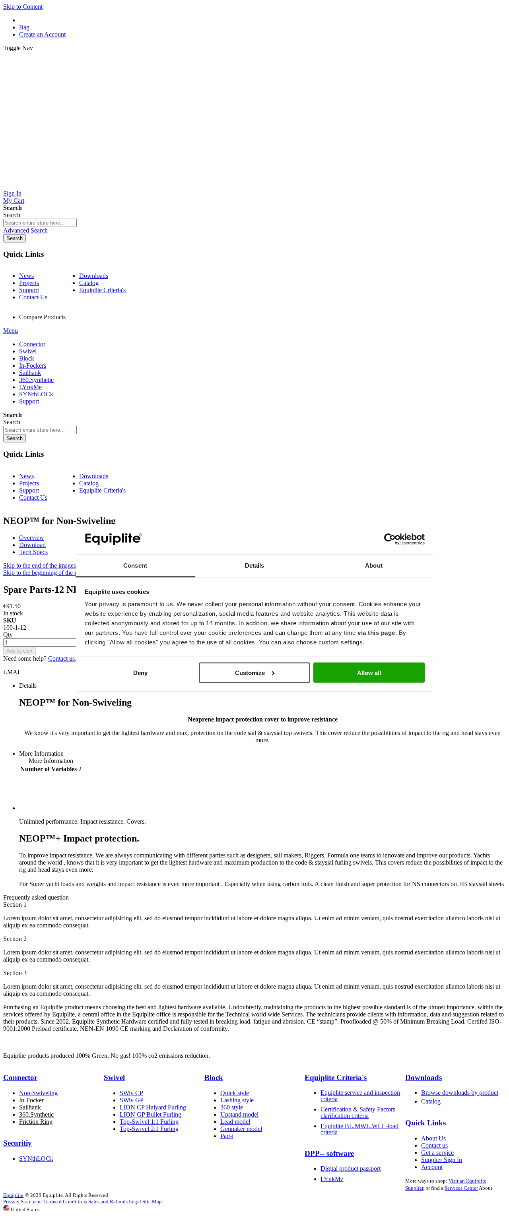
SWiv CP (131, 1093)
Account (432, 1167)
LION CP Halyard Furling (153, 1107)
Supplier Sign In (441, 1159)
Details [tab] (254, 565)
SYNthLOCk (36, 1158)
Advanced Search (25, 230)
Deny (140, 672)
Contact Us (33, 297)
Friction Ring (35, 1121)
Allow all (369, 672)
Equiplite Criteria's (102, 290)
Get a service (437, 1152)
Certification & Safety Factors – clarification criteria (360, 1112)
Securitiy (17, 1143)
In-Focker (31, 1100)
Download (32, 544)
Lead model (235, 1121)
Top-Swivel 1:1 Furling (149, 1121)
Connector (20, 1077)
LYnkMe (332, 1178)
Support (29, 290)
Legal (135, 1201)
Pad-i (226, 1136)
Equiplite (13, 1195)
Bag (24, 27)
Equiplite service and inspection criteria (360, 1095)
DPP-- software (329, 1153)
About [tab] (374, 565)
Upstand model (239, 1114)
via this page (376, 632)
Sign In (12, 193)
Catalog (89, 282)
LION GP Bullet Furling (150, 1114)
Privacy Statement (22, 1201)
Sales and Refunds (108, 1201)
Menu (10, 330)
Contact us (434, 1145)
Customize (250, 672)
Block (213, 1077)
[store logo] (254, 186)
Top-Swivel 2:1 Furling (149, 1128)
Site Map (152, 1201)
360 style (231, 1107)
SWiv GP (132, 1100)
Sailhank (30, 1107)
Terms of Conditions (65, 1201)
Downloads (93, 275)
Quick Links (425, 1123)
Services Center (461, 1188)
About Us (433, 1138)
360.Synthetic (36, 1114)
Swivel (114, 1077)
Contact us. (62, 658)
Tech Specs (33, 552)
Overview (31, 537)
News (26, 275)
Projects (29, 282)
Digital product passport (351, 1168)
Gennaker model (241, 1128)
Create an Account (42, 34)
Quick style (234, 1093)
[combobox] (40, 223)
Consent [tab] (135, 565)
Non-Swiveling (38, 1093)
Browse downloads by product (459, 1092)
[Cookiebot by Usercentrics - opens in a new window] (390, 539)
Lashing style (237, 1100)
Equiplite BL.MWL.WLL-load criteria (359, 1129)
